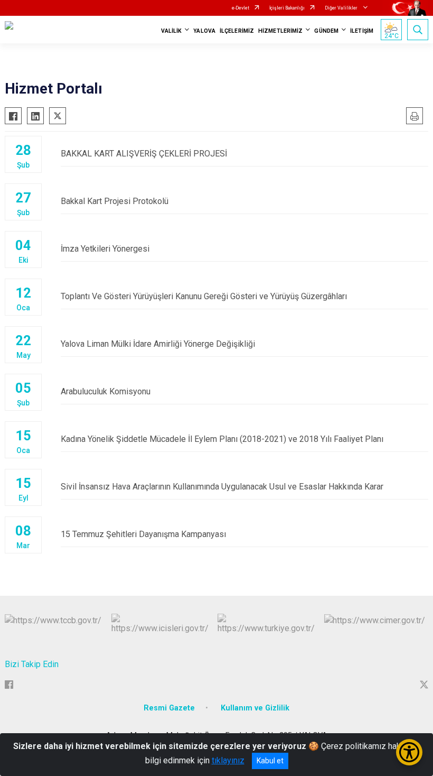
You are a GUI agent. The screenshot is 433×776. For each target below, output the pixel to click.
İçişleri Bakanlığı (287, 8)
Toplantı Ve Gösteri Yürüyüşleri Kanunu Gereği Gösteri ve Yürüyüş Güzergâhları (204, 296)
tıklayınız (228, 760)
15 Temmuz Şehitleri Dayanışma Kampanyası (143, 534)
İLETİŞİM (361, 30)
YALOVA (204, 30)
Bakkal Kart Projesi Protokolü (114, 201)
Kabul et (270, 760)
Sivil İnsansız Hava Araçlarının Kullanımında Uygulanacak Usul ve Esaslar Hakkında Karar (222, 487)
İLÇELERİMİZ (237, 30)
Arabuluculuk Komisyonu (105, 391)
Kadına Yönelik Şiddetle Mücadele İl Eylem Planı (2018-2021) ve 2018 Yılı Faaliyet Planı (222, 439)
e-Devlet (240, 8)
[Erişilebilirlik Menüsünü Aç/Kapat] (409, 752)
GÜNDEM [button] (326, 30)
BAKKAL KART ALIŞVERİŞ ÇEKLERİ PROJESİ (144, 154)
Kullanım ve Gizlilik (255, 708)
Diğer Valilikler (342, 8)
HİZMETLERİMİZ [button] (280, 30)
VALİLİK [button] (171, 30)
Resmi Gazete (169, 708)
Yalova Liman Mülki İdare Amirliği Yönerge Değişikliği (158, 344)
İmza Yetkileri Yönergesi (105, 249)
